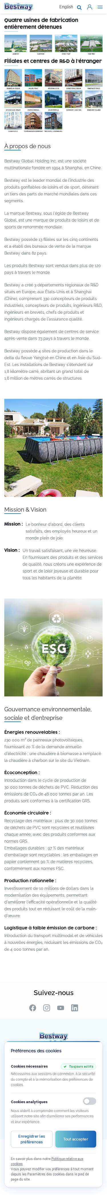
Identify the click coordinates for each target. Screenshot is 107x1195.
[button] (89, 7)
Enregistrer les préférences (31, 1139)
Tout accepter (75, 1139)
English (66, 7)
